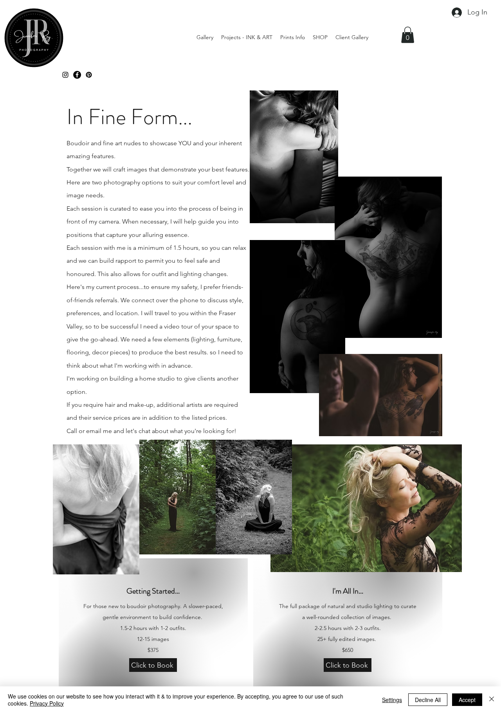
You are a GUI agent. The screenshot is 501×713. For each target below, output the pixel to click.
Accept (467, 700)
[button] (407, 35)
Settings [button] (392, 700)
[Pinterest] (89, 75)
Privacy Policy (47, 703)
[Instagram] (65, 75)
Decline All (428, 700)
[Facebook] (77, 75)
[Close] (491, 700)
